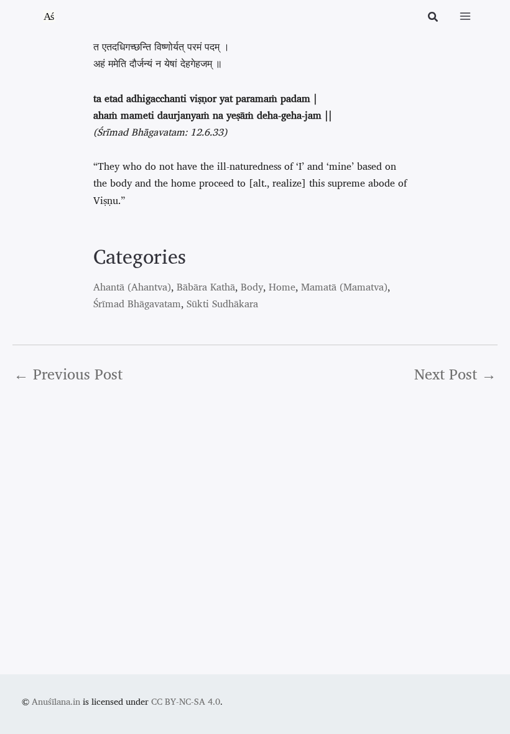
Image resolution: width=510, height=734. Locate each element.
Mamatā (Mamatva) (344, 287)
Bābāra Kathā (206, 287)
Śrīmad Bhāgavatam (137, 303)
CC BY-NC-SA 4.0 (185, 701)
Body (252, 287)
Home (282, 287)
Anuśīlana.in (56, 701)
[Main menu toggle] (465, 16)
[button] (433, 18)
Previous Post (68, 373)
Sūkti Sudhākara (222, 303)
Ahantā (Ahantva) (132, 287)
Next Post (455, 373)
